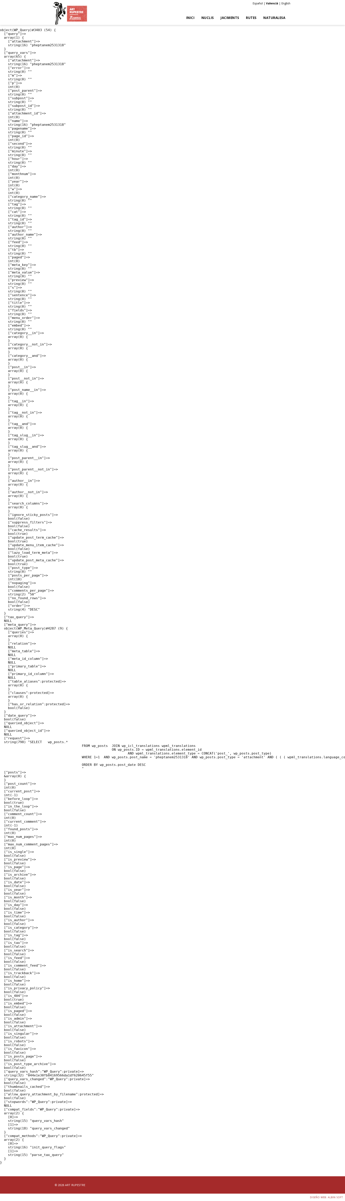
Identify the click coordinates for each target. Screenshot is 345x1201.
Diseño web (318, 1197)
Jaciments (230, 18)
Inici (190, 18)
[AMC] (70, 13)
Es (254, 3)
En (283, 3)
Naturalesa (274, 18)
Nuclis (207, 18)
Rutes (251, 18)
